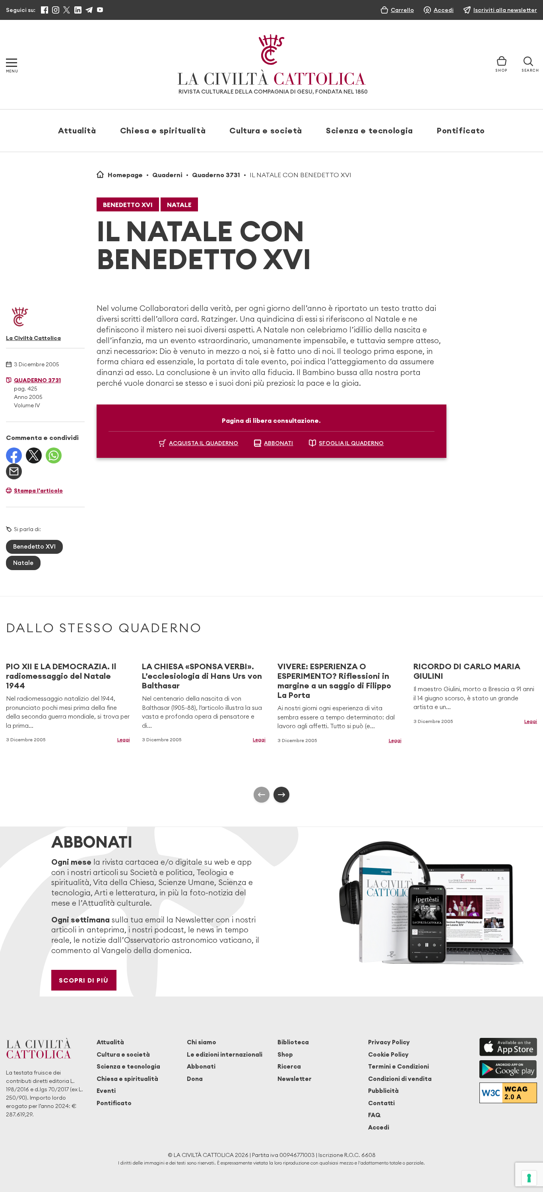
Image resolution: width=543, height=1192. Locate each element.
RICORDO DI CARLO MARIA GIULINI (466, 671)
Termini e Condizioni (398, 1066)
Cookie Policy (388, 1054)
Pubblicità (383, 1090)
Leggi (123, 740)
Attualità (77, 130)
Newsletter (294, 1079)
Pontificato (461, 130)
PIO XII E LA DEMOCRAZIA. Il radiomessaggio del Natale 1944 (61, 675)
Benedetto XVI (128, 205)
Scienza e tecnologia (369, 130)
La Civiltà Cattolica (33, 338)
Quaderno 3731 (216, 175)
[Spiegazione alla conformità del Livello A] (508, 1093)
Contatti (381, 1103)
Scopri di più (84, 980)
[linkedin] (77, 10)
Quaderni (167, 175)
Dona (195, 1079)
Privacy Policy (389, 1042)
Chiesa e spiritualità (163, 130)
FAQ (374, 1115)
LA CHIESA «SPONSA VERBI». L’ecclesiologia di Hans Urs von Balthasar (202, 675)
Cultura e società (265, 130)
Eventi (106, 1090)
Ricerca (289, 1066)
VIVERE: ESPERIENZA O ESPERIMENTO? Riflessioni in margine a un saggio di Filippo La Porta (334, 680)
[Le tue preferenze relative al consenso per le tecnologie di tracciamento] (529, 1178)
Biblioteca (293, 1042)
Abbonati (201, 1066)
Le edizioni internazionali (224, 1054)
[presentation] (262, 795)
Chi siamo (201, 1042)
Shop (285, 1054)
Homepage (125, 175)
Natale (179, 205)
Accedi (378, 1127)
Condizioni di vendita (400, 1079)
